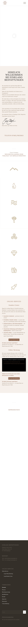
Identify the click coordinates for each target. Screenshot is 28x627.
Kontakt (3, 596)
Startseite (4, 587)
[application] (14, 364)
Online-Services (5, 571)
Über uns (4, 589)
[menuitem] (24, 3)
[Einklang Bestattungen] (11, 3)
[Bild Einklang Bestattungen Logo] (14, 525)
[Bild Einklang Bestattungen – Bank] (14, 466)
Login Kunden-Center (8, 576)
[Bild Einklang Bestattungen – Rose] (14, 446)
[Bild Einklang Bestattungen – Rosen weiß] (14, 426)
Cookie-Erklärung (5, 603)
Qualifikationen (5, 594)
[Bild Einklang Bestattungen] (14, 485)
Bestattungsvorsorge (6, 592)
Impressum (4, 599)
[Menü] (24, 3)
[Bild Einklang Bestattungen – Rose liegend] (14, 505)
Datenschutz (4, 601)
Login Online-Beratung (8, 573)
